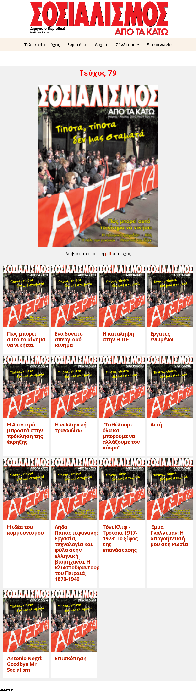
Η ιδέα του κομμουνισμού (25, 529)
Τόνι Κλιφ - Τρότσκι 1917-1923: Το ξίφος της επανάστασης (120, 538)
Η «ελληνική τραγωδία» (71, 427)
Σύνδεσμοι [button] (126, 44)
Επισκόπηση (71, 658)
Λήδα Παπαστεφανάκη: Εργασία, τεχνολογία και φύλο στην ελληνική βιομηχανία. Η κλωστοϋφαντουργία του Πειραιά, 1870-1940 (81, 552)
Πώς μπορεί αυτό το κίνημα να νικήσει (26, 339)
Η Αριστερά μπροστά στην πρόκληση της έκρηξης (25, 433)
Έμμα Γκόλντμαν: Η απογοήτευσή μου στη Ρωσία (169, 535)
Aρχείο (102, 44)
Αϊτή (156, 424)
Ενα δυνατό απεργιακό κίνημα (68, 339)
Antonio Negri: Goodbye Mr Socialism (24, 663)
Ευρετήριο (77, 44)
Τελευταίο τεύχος (42, 44)
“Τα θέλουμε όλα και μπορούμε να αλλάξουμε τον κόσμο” (121, 436)
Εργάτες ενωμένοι (162, 336)
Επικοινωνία (159, 44)
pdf (108, 253)
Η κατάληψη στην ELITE (118, 336)
